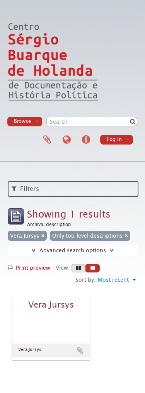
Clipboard (47, 140)
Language (66, 140)
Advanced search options (72, 250)
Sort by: (85, 280)
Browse (22, 121)
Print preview (32, 268)
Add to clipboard (80, 350)
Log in (114, 139)
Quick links (86, 140)
